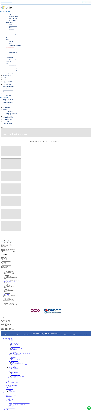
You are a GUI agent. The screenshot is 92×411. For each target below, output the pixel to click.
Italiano (10, 43)
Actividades (5, 109)
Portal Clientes (10, 300)
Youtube (4, 262)
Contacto (8, 294)
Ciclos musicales (7, 91)
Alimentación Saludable (14, 16)
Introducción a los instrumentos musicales (14, 35)
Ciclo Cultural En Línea (8, 90)
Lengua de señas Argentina (15, 45)
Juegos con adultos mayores (13, 26)
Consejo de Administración (8, 249)
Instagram (4, 258)
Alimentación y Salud (8, 397)
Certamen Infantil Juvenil (8, 86)
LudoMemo (11, 29)
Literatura (5, 93)
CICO (4, 79)
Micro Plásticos (12, 59)
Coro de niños (6, 88)
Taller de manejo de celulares (13, 71)
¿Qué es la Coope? (6, 242)
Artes (7, 31)
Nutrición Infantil (12, 20)
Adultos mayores (9, 22)
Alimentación (9, 14)
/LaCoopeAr (10, 296)
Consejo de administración (11, 277)
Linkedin (4, 263)
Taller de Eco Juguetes (8, 102)
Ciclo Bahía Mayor (13, 24)
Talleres (10, 55)
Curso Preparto (9, 111)
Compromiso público (10, 273)
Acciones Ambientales (8, 392)
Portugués (11, 41)
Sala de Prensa (10, 303)
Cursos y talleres (6, 12)
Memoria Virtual (12, 65)
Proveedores (10, 299)
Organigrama (5, 248)
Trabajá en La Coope (12, 304)
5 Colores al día (6, 107)
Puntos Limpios (6, 104)
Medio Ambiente (9, 57)
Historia (4, 246)
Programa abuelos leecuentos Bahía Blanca (14, 53)
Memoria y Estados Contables (9, 251)
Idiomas (7, 39)
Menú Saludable (6, 121)
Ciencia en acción (12, 49)
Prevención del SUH (7, 123)
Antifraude (4, 267)
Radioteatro (8, 61)
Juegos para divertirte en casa (15, 50)
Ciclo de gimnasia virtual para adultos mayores (11, 114)
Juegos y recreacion (10, 47)
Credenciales (8, 302)
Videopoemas (9, 95)
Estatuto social (5, 250)
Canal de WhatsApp (6, 261)
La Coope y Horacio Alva (8, 73)
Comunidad (9, 281)
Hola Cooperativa (11, 295)
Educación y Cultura (7, 338)
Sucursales (7, 298)
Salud (7, 63)
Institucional (9, 270)
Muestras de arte (7, 75)
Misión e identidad (6, 244)
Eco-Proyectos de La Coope (8, 100)
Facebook (4, 259)
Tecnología (8, 67)
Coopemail (4, 257)
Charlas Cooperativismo (11, 37)
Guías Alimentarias (7, 119)
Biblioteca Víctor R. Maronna (7, 82)
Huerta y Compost (13, 18)
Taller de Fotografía (13, 68)
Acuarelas (11, 32)
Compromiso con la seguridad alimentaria (8, 117)
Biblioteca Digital (7, 84)
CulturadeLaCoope (6, 265)
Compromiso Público (7, 245)
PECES (4, 77)
